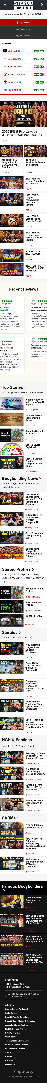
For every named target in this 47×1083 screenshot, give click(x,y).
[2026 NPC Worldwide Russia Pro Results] (35, 151)
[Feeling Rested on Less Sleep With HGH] (12, 805)
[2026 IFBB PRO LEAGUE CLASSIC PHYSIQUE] (12, 270)
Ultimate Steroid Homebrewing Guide (33, 418)
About (8, 1052)
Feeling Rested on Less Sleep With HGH (34, 803)
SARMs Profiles (12, 1032)
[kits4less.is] (5, 51)
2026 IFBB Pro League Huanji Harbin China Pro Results (34, 236)
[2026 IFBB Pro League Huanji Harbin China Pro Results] (12, 239)
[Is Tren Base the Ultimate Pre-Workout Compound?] (12, 521)
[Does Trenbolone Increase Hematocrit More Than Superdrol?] (12, 726)
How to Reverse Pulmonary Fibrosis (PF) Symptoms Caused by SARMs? (35, 843)
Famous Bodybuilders (22, 886)
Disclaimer (10, 1064)
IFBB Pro (5, 141)
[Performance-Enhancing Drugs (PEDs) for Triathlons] (12, 865)
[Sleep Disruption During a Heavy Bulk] (12, 538)
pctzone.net (31, 347)
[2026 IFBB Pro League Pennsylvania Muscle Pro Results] (12, 202)
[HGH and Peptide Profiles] (12, 606)
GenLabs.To (13, 58)
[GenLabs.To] (5, 59)
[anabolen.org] (5, 66)
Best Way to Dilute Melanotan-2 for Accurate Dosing (35, 756)
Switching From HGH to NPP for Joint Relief (33, 787)
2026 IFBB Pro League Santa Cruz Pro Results (35, 181)
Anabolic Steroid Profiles (34, 432)
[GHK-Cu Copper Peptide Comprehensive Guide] (12, 465)
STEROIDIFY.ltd (15, 74)
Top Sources (24, 22)
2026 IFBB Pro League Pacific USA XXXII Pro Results (9, 163)
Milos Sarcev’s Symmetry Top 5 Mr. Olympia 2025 (34, 939)
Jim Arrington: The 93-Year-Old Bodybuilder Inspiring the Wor (34, 958)
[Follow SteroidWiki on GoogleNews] (31, 1072)
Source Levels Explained (32, 446)
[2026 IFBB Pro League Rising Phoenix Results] (12, 221)
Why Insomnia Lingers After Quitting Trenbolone (32, 648)
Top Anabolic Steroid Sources (19, 1040)
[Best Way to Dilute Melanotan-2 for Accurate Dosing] (12, 758)
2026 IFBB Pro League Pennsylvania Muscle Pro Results (32, 200)
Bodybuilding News (20, 478)
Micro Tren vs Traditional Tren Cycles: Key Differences (33, 705)
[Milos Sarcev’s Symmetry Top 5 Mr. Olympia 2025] (12, 943)
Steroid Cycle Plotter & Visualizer (20, 1020)
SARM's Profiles (33, 616)
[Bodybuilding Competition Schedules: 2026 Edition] (12, 555)
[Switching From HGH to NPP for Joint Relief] (12, 789)
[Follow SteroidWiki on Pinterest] (19, 1072)
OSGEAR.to (13, 90)
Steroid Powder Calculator (17, 1017)
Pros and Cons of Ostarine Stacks (34, 826)
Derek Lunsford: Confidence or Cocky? (33, 900)
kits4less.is (13, 51)
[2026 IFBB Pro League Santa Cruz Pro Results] (12, 183)
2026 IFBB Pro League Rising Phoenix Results (33, 219)
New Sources (25, 35)
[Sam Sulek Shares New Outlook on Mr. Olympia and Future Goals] (12, 923)
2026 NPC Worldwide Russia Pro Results (35, 162)
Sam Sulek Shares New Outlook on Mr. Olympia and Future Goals (34, 919)
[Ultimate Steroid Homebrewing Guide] (12, 420)
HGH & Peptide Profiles (16, 1028)
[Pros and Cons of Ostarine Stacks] (12, 829)
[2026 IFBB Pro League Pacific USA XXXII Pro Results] (11, 151)
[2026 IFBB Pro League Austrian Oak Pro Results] (23, 114)
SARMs (31, 624)
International (6, 43)
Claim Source (11, 1013)
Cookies (9, 1060)
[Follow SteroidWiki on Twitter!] (23, 1072)
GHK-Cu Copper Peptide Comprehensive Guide (33, 462)
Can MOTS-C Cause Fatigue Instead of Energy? (35, 771)
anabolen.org (14, 66)
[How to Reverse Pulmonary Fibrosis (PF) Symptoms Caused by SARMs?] (12, 846)
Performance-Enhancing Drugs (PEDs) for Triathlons (34, 863)
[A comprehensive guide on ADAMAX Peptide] (12, 404)
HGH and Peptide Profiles (34, 603)
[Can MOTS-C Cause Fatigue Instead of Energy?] (12, 774)
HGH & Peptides (31, 410)
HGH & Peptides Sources (16, 1044)
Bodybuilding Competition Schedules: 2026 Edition (33, 552)
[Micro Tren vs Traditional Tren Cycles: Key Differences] (12, 708)
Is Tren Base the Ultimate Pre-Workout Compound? (33, 518)
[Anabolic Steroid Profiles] (12, 435)
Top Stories (12, 387)
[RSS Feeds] (15, 1072)
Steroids (10, 632)
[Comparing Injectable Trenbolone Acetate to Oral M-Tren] (12, 688)
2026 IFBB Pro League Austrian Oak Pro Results (22, 133)
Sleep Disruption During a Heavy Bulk (34, 535)
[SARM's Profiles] (12, 620)
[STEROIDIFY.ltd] (5, 74)
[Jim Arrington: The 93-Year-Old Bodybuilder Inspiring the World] (12, 962)
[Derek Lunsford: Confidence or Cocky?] (12, 904)
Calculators (10, 1036)
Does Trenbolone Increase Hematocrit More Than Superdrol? (34, 723)
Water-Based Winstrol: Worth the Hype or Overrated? (33, 666)
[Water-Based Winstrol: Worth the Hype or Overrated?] (12, 669)
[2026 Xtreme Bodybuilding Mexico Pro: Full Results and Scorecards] (12, 502)
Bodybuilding (33, 509)
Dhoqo (27, 986)
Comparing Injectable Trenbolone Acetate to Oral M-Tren (34, 686)
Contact (8, 1056)
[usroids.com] (5, 82)
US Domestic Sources (15, 1048)
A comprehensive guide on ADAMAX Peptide (35, 402)
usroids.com (13, 82)
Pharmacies (30, 453)
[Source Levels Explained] (12, 448)
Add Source (10, 1005)
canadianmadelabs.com (36, 310)
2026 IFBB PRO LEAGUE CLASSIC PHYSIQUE (35, 268)
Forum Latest (25, 29)
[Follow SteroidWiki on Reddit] (27, 1072)
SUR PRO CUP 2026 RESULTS (33, 252)
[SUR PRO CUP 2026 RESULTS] (12, 255)
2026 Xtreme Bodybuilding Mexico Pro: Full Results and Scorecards (33, 499)
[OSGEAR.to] (5, 90)
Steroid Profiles (31, 425)
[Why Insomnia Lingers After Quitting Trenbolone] (12, 651)
